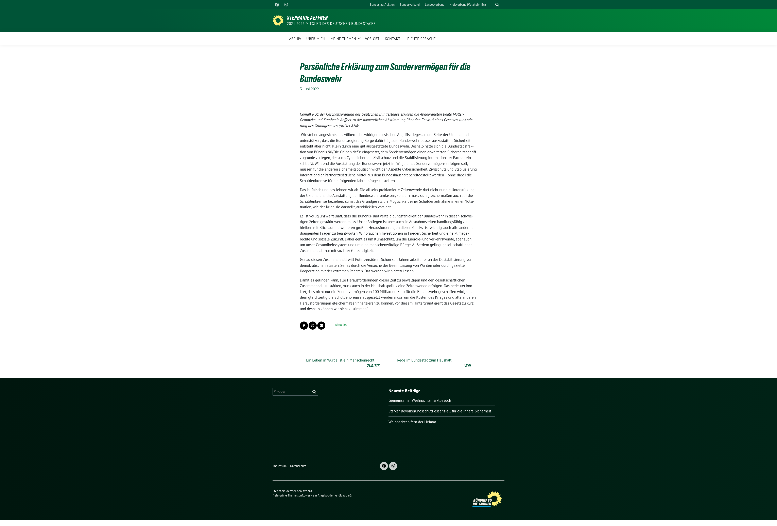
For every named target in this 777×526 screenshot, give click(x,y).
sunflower (303, 495)
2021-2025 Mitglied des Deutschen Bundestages (331, 23)
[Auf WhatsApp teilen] (313, 326)
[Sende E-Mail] (321, 326)
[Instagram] (286, 5)
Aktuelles (341, 325)
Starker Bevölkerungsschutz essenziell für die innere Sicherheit (439, 411)
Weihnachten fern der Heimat (412, 422)
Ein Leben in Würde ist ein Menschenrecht (343, 363)
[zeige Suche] (497, 5)
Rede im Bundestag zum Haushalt (434, 363)
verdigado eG (342, 495)
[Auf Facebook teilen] (304, 326)
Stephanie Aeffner (307, 18)
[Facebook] (277, 5)
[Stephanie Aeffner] (278, 20)
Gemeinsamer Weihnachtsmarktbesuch (419, 400)
